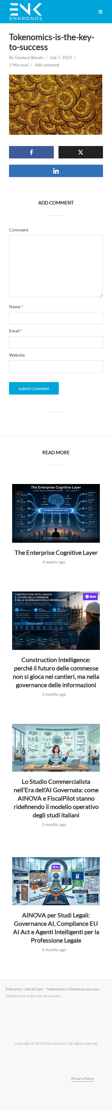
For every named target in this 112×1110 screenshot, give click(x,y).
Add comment (47, 64)
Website (17, 355)
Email (16, 331)
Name (16, 306)
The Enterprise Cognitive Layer (56, 552)
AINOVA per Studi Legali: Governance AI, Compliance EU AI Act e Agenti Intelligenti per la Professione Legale (56, 927)
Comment (18, 230)
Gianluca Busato (29, 57)
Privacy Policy (82, 1078)
